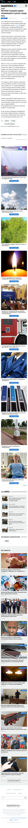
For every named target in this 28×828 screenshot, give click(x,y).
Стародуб (13, 120)
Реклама (20, 793)
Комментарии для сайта (21, 139)
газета (17, 25)
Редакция (9, 789)
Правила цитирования (11, 793)
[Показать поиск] (25, 2)
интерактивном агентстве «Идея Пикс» (18, 818)
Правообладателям (17, 789)
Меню (26, 5)
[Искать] (25, 797)
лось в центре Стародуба (9, 123)
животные (7, 120)
